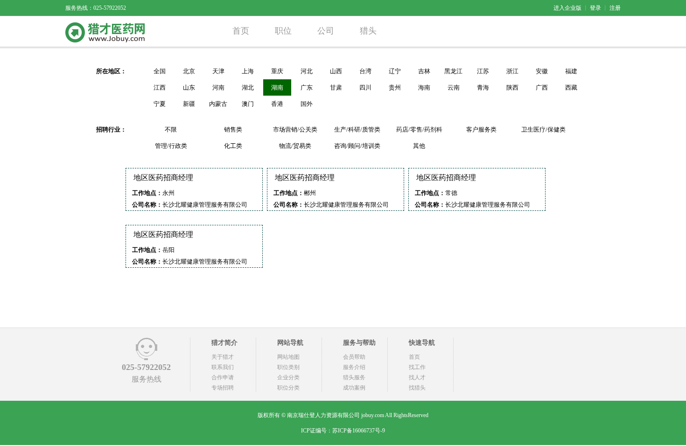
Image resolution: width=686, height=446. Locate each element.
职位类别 (288, 367)
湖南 (277, 87)
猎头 (368, 30)
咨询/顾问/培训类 (357, 145)
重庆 (277, 71)
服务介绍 (354, 367)
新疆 (189, 103)
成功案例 (354, 387)
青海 (483, 87)
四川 (365, 87)
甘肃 (336, 87)
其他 (419, 145)
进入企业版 (567, 8)
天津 (218, 71)
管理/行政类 (171, 145)
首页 (240, 30)
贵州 (395, 87)
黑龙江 (453, 71)
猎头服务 (354, 377)
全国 (160, 71)
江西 (160, 87)
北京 (189, 71)
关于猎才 (222, 357)
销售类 (233, 129)
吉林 (424, 71)
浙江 (512, 71)
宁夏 (160, 103)
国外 (307, 103)
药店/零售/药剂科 (419, 129)
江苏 (483, 71)
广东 (307, 87)
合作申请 (222, 377)
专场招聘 (222, 387)
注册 (615, 8)
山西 (336, 71)
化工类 (233, 145)
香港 (277, 103)
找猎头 (417, 387)
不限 (171, 129)
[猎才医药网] (105, 40)
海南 (424, 87)
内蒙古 (218, 103)
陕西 (512, 87)
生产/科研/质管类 (357, 129)
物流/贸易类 (295, 145)
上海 (248, 71)
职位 (283, 30)
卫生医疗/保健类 (543, 129)
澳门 (248, 103)
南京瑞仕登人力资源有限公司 (323, 415)
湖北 (248, 87)
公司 (325, 30)
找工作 (417, 367)
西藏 (571, 87)
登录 (595, 8)
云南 (454, 87)
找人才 (417, 377)
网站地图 (288, 357)
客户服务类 (481, 129)
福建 (571, 71)
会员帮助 (354, 357)
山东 (189, 87)
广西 (542, 87)
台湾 (365, 71)
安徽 (542, 71)
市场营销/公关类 (295, 129)
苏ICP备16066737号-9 (358, 430)
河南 (218, 87)
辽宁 (395, 71)
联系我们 (222, 367)
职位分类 (288, 387)
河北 (307, 71)
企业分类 (288, 377)
